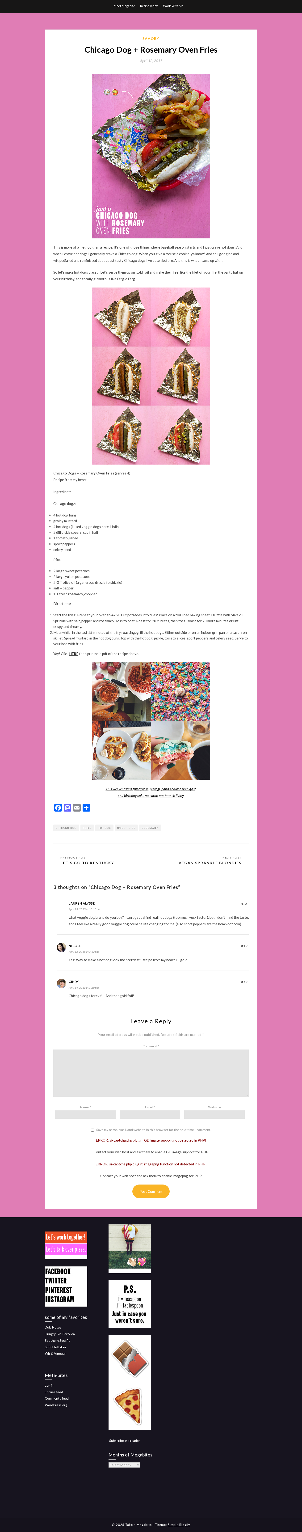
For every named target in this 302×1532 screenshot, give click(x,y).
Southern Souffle (57, 1340)
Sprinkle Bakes (55, 1347)
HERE (73, 654)
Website (214, 1107)
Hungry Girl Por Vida (60, 1334)
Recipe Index (149, 6)
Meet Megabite (124, 6)
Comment (151, 1046)
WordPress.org (56, 1405)
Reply (243, 903)
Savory (151, 38)
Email (150, 1107)
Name (85, 1107)
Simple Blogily (179, 1525)
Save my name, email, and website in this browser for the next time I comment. (153, 1130)
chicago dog (66, 827)
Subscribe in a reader (124, 1441)
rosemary (150, 827)
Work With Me (173, 6)
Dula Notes (53, 1327)
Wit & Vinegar (55, 1353)
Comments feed (57, 1398)
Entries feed (54, 1392)
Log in (49, 1385)
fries (87, 827)
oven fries (126, 827)
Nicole (75, 946)
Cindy (74, 982)
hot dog (104, 827)
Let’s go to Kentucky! (88, 862)
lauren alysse (82, 903)
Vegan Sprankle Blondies (210, 862)
